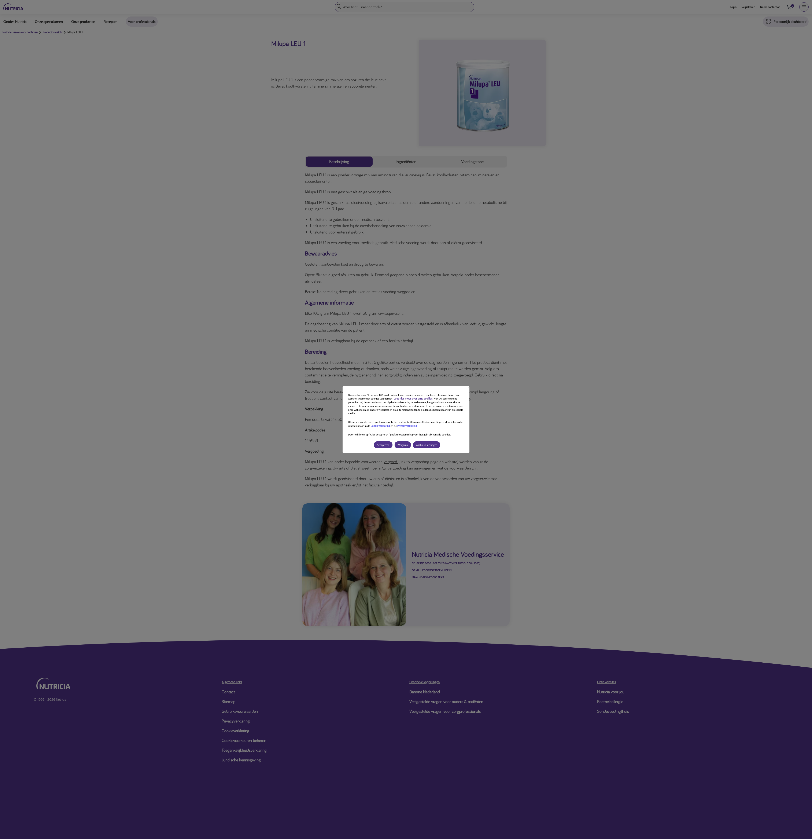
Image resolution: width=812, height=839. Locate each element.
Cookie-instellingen (426, 445)
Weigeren (403, 445)
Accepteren (383, 445)
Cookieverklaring (381, 426)
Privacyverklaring (407, 426)
